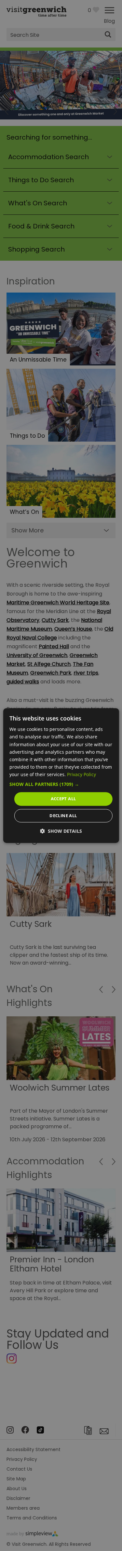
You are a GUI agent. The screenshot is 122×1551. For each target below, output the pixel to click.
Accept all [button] (63, 799)
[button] (60, 784)
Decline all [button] (63, 815)
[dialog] (61, 775)
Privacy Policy (81, 774)
